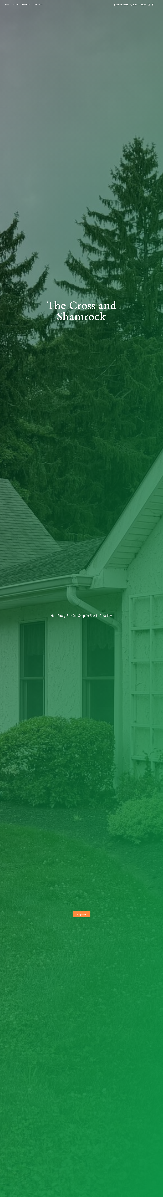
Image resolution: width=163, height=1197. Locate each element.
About (15, 4)
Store (7, 4)
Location (26, 4)
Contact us (38, 4)
